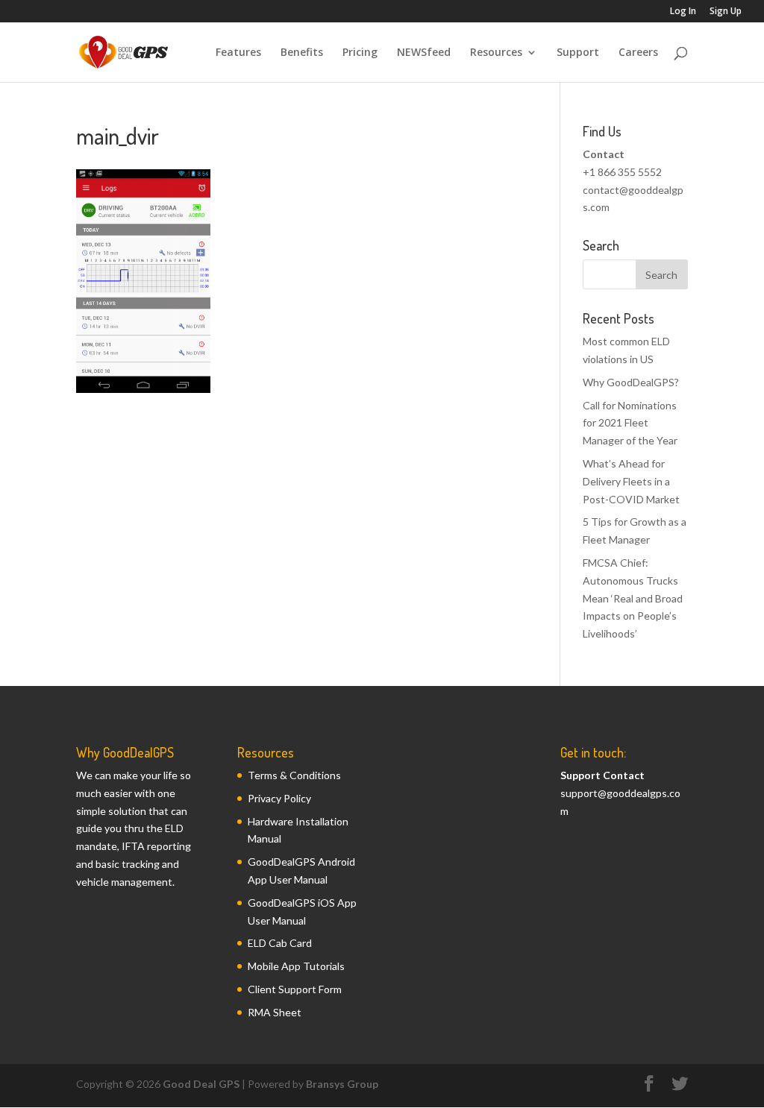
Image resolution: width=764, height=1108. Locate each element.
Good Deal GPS (201, 1083)
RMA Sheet (274, 1012)
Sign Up (726, 12)
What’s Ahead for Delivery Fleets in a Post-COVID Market (631, 481)
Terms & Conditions (294, 775)
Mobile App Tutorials (296, 966)
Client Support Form (295, 989)
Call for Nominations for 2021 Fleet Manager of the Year (630, 423)
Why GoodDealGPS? (631, 382)
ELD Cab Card (280, 943)
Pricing (360, 53)
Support (578, 53)
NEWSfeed (424, 53)
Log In (683, 12)
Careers (638, 53)
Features (238, 53)
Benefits (302, 53)
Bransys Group (342, 1083)
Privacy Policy (279, 798)
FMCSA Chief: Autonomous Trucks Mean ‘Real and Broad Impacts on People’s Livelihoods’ (633, 598)
